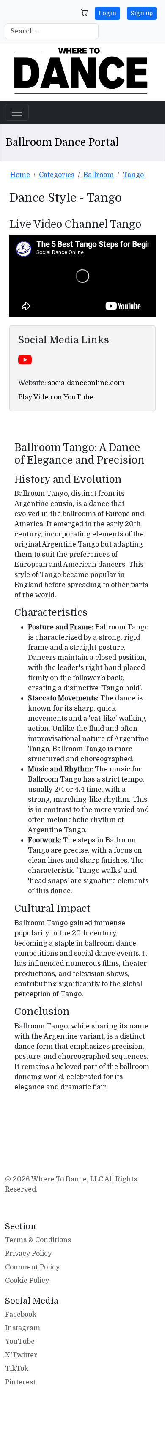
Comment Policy (32, 1267)
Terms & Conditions (38, 1240)
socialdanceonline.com (86, 383)
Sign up (142, 13)
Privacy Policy (28, 1254)
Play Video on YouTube (55, 397)
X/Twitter (21, 1355)
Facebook (20, 1314)
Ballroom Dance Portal (62, 142)
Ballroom (98, 175)
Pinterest (20, 1382)
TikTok (16, 1368)
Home (20, 175)
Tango (133, 175)
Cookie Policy (27, 1281)
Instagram (22, 1328)
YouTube (20, 1341)
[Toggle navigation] (17, 112)
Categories (56, 175)
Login (107, 13)
